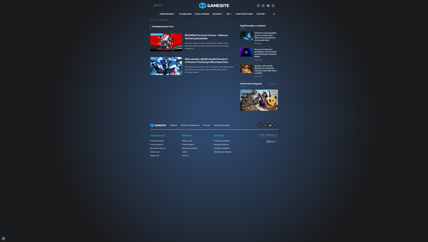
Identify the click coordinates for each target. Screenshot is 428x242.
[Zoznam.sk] (272, 142)
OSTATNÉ (260, 14)
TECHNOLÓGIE (185, 14)
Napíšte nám (154, 156)
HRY (228, 14)
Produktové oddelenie (222, 141)
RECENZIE (217, 14)
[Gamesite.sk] (214, 5)
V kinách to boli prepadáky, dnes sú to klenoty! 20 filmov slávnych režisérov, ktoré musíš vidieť (266, 36)
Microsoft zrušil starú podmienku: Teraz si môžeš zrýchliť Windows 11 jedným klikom (266, 53)
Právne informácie (157, 141)
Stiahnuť (272, 84)
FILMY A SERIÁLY (202, 14)
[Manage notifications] (3, 238)
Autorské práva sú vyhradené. (268, 137)
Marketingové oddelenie (222, 152)
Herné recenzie (156, 34)
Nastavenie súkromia (157, 148)
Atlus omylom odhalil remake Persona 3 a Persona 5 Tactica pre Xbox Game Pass (206, 60)
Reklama (187, 135)
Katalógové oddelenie (222, 148)
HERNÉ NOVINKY (167, 14)
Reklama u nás (187, 141)
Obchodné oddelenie (221, 145)
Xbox (153, 58)
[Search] (274, 14)
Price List (185, 156)
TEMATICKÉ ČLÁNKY (244, 14)
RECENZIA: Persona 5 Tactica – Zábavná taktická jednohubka (206, 37)
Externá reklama (188, 145)
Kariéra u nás (154, 152)
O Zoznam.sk (157, 135)
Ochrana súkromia (156, 145)
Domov (152, 20)
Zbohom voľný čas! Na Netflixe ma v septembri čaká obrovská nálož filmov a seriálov (266, 69)
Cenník (184, 152)
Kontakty (219, 135)
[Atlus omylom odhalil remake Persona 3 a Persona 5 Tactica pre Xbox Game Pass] (166, 66)
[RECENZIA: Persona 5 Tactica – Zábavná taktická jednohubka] (166, 42)
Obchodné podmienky (190, 148)
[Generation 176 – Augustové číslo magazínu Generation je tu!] (259, 100)
